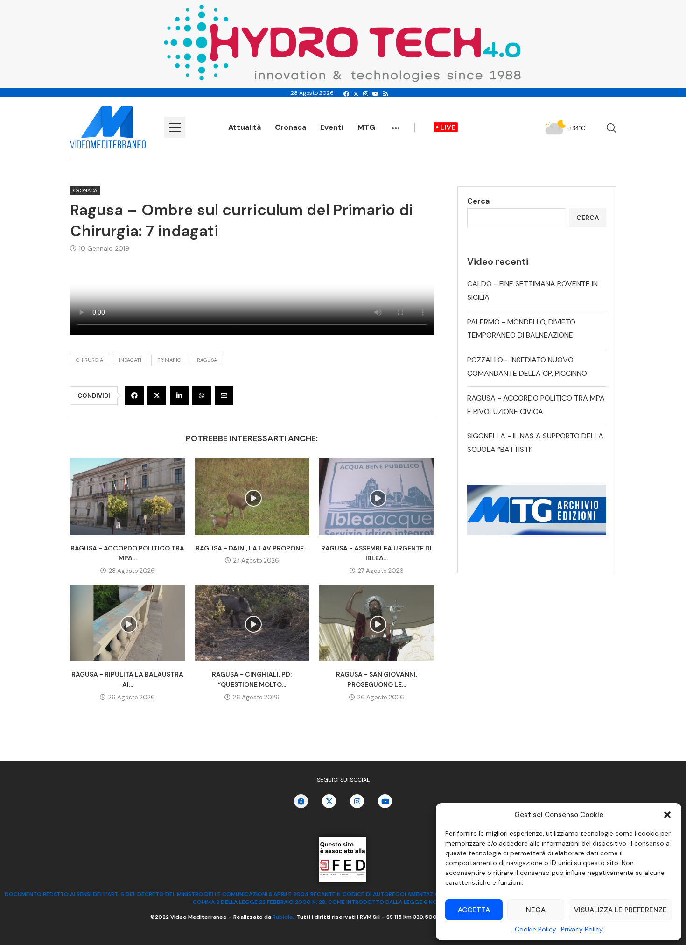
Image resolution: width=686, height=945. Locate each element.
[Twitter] (356, 94)
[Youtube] (375, 94)
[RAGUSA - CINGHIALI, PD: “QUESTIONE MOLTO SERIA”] (252, 623)
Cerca (478, 201)
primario (169, 360)
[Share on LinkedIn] (179, 395)
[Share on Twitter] (156, 395)
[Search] (611, 128)
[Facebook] (346, 94)
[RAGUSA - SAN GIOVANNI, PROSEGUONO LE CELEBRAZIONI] (376, 623)
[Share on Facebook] (134, 395)
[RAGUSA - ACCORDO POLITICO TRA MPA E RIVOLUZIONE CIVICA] (127, 496)
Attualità (244, 127)
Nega (536, 910)
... (396, 123)
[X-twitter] (329, 801)
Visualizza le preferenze (620, 910)
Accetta (474, 910)
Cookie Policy (535, 929)
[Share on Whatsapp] (201, 395)
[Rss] (386, 94)
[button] (667, 814)
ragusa (207, 360)
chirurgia (89, 360)
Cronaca (290, 127)
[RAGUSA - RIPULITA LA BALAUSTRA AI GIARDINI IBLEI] (127, 623)
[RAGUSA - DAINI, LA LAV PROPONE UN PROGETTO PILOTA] (252, 496)
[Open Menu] (174, 127)
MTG (366, 127)
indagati (130, 360)
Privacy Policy (582, 929)
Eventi (331, 127)
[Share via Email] (224, 395)
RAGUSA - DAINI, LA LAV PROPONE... (252, 548)
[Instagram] (366, 94)
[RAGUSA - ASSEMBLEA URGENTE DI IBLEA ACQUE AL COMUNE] (376, 496)
